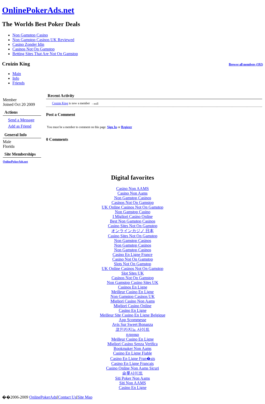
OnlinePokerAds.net (38, 10)
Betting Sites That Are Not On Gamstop (45, 54)
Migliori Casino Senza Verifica (132, 344)
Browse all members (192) (246, 64)
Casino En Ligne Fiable (132, 353)
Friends (18, 83)
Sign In (112, 127)
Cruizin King (60, 103)
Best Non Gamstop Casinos (132, 221)
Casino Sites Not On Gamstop (132, 226)
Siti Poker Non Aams (132, 378)
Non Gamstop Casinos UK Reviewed (43, 40)
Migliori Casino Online (132, 306)
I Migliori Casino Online (133, 216)
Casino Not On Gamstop (132, 259)
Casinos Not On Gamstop (33, 49)
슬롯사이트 (132, 373)
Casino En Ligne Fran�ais (132, 358)
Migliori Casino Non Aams (133, 301)
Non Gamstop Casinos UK (133, 296)
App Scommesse (132, 320)
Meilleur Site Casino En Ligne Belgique (132, 315)
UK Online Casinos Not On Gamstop (132, 207)
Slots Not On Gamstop (132, 264)
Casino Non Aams (132, 193)
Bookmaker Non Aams (132, 348)
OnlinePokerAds (43, 397)
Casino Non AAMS (132, 188)
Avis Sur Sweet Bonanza (132, 324)
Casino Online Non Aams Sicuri (132, 368)
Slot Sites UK (132, 273)
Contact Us (67, 397)
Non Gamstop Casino (30, 35)
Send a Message (21, 120)
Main (16, 73)
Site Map (85, 397)
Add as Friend (19, 126)
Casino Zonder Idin (28, 44)
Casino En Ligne (132, 310)
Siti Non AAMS (132, 383)
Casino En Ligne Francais (132, 363)
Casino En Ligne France (132, 254)
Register (126, 127)
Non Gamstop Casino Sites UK (132, 282)
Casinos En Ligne (132, 287)
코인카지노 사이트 (132, 329)
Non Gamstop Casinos (132, 198)
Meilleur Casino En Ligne (132, 292)
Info (15, 78)
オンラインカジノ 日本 (132, 231)
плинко (132, 334)
